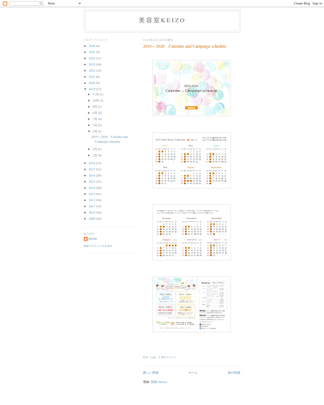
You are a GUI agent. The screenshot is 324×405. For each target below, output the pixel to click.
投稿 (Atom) (159, 382)
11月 (96, 94)
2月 (95, 149)
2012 (92, 200)
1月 (95, 155)
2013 (92, 194)
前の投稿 (234, 372)
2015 (92, 181)
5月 (95, 125)
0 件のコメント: (168, 357)
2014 (92, 188)
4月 (95, 131)
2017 (92, 169)
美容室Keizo (162, 20)
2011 (92, 206)
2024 (92, 58)
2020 (92, 83)
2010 (92, 212)
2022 (92, 70)
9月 (95, 106)
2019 (92, 89)
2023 (92, 64)
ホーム (193, 372)
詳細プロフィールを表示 (98, 246)
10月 (96, 100)
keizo (92, 238)
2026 (92, 46)
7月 (95, 119)
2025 (92, 52)
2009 (92, 218)
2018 (92, 163)
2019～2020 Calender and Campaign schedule (184, 46)
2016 (92, 175)
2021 (92, 76)
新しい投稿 (150, 372)
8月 (95, 113)
